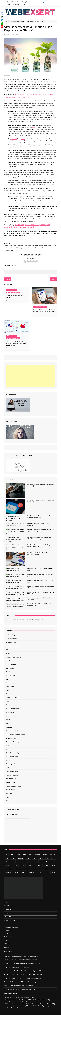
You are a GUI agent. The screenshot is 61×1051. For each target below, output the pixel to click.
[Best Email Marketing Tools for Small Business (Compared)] (15, 587)
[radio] (24, 262)
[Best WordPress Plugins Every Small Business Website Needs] (15, 593)
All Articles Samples (11, 290)
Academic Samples (11, 635)
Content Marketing (11, 664)
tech (53, 865)
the (34, 869)
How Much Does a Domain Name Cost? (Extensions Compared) (22, 963)
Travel (7, 767)
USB (46, 869)
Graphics (20, 858)
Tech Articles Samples (12, 756)
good (13, 858)
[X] (1, 17)
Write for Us (7, 2)
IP (54, 858)
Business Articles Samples (12, 34)
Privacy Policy (25, 2)
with (23, 872)
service (30, 865)
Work (7, 797)
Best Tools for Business (12, 646)
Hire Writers (7, 936)
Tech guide (9, 869)
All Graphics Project (11, 642)
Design (8, 671)
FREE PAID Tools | (17, 227)
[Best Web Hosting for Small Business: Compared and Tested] (15, 599)
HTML (48, 858)
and (12, 854)
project (8, 865)
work (40, 872)
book (30, 854)
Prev (8, 279)
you (47, 872)
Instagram (41, 2)
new (35, 861)
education (52, 854)
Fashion (8, 694)
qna (16, 865)
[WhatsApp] (1, 23)
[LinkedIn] (1, 20)
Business (8, 653)
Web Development (11, 778)
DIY (7, 679)
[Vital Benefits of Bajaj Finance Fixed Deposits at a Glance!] (30, 55)
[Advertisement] (30, 376)
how (34, 858)
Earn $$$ (6, 906)
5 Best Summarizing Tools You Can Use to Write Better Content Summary (25, 1000)
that (27, 869)
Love (19, 861)
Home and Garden (11, 712)
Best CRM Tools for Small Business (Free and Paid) (18, 985)
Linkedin (44, 2)
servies (8, 749)
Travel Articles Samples (12, 771)
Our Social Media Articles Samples (15, 734)
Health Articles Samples (12, 708)
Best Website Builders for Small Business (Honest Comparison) (22, 982)
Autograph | (8, 227)
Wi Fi (16, 872)
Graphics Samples (9, 920)
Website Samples (9, 916)
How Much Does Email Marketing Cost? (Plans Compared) (20, 959)
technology (19, 869)
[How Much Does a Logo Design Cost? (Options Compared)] (15, 490)
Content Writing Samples (11, 927)
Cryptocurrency (10, 668)
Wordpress (9, 793)
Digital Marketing (10, 675)
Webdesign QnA (10, 782)
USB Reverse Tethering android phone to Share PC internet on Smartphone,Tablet (27, 1004)
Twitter (39, 3)
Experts (6, 933)
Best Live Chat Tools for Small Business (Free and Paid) (20, 989)
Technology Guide (11, 764)
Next (52, 279)
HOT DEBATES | (45, 225)
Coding (8, 660)
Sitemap (19, 2)
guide (28, 858)
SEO (7, 745)
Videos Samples (9, 924)
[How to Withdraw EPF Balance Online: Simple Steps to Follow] (44, 295)
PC (46, 861)
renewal (14, 139)
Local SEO (9, 727)
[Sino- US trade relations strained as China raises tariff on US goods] (16, 326)
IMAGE (8, 723)
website (8, 872)
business (37, 854)
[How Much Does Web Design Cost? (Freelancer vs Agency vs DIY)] (15, 531)
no (41, 861)
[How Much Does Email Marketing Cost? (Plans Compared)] (15, 506)
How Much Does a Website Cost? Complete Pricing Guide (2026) (22, 978)
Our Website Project (11, 738)
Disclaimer (7, 4)
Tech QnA (8, 760)
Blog (7, 649)
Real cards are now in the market (13, 1001)
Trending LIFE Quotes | (32, 225)
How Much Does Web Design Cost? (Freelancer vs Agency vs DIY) (23, 971)
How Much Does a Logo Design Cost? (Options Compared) (21, 956)
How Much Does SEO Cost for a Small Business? (18, 967)
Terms (12, 4)
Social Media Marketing (12, 753)
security (34, 127)
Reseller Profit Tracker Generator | (36, 95)
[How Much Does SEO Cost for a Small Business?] (15, 524)
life (13, 861)
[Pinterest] (1, 26)
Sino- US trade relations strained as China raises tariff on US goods (16, 343)
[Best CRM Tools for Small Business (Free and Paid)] (15, 569)
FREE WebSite (8, 909)
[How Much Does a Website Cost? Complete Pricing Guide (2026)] (15, 547)
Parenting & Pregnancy (12, 742)
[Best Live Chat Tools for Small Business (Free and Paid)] (15, 575)
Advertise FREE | (28, 227)
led (7, 861)
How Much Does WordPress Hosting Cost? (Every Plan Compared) (23, 974)
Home (7, 21)
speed (46, 865)
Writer (7, 801)
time (40, 869)
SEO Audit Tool (19, 95)
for (7, 858)
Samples (6, 913)
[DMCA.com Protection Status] (23, 887)
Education (9, 683)
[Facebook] (1, 13)
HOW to (8, 719)
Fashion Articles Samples (13, 697)
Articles (18, 854)
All (6, 854)
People (53, 861)
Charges (6, 930)
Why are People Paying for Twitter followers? (16, 997)
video (53, 869)
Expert (7, 690)
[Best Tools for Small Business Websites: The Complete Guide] (15, 605)
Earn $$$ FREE (19, 225)
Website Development (12, 789)
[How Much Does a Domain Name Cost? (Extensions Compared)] (15, 518)
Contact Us (24, 4)
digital (45, 854)
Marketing (27, 861)
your (53, 872)
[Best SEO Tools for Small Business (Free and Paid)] (15, 581)
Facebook (37, 2)
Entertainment (10, 686)
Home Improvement (11, 716)
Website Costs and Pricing (13, 786)
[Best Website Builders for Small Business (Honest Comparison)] (15, 558)
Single (38, 865)
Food (7, 701)
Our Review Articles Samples (14, 731)
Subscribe (17, 4)
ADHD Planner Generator (24, 97)
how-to (41, 858)
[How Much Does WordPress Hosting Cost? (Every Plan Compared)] (15, 539)
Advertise (13, 2)
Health (8, 705)
